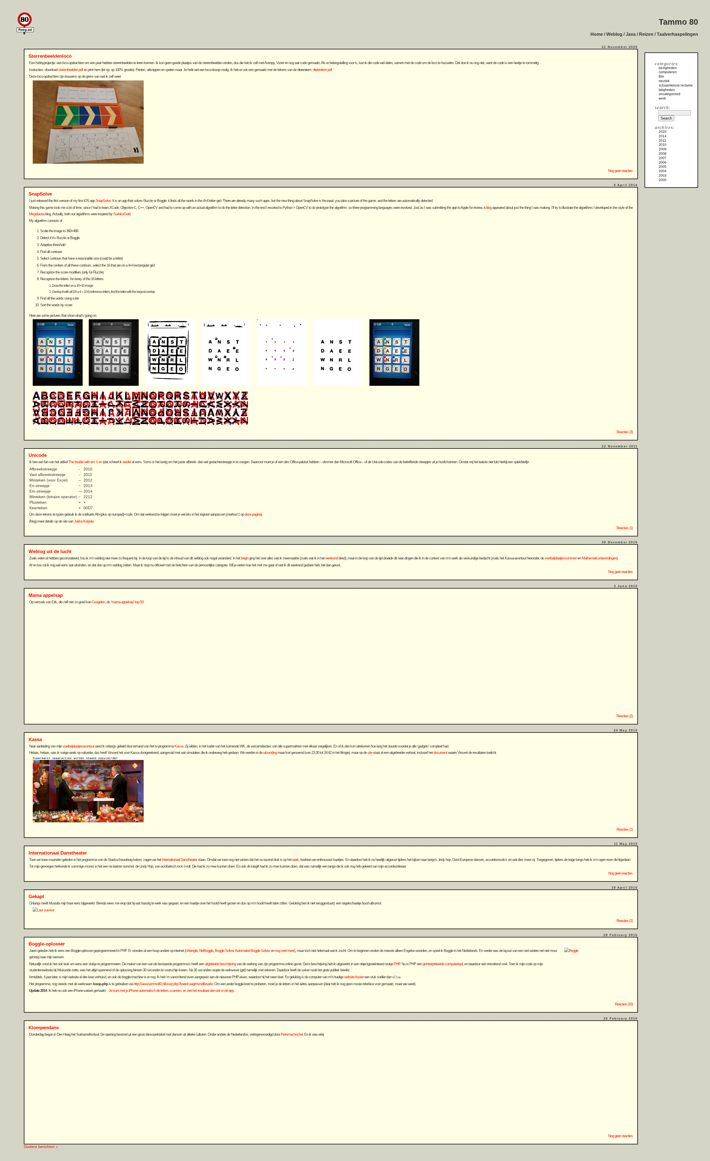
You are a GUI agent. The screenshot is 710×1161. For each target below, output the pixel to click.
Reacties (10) (624, 1004)
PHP (397, 964)
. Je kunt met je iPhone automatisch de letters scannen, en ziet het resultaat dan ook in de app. (170, 990)
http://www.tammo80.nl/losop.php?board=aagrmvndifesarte (173, 984)
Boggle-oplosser (47, 944)
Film (661, 76)
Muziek (664, 81)
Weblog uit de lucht (50, 551)
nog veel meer (284, 951)
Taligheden (667, 90)
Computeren (668, 72)
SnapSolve (40, 194)
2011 (662, 141)
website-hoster (354, 977)
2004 (662, 171)
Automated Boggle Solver (252, 951)
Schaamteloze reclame (676, 85)
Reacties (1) (625, 528)
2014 (662, 136)
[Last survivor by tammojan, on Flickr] (42, 910)
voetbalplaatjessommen (561, 558)
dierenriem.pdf (322, 70)
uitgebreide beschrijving (220, 964)
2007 (662, 158)
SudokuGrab (121, 214)
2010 (662, 145)
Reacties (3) (625, 432)
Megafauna (36, 214)
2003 (662, 176)
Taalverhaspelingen (677, 34)
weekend (331, 558)
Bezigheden (668, 68)
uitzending (270, 753)
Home (596, 34)
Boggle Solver (224, 951)
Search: (663, 107)
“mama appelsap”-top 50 (127, 602)
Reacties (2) (625, 716)
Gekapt (36, 896)
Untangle (191, 951)
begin (244, 558)
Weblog (614, 34)
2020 (662, 132)
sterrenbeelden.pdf (70, 70)
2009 (662, 149)
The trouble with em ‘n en (85, 462)
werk (295, 860)
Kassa (35, 739)
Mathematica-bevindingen (599, 558)
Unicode (38, 455)
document (440, 753)
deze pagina (253, 514)
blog (488, 208)
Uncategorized (669, 94)
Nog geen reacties (620, 171)
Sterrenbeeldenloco (50, 56)
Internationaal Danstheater (58, 853)
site (369, 753)
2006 (662, 162)
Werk (662, 98)
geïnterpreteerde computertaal (443, 964)
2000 (662, 180)
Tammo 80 (678, 21)
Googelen (98, 602)
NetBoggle (206, 951)
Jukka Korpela (83, 521)
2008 (662, 154)
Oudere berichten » (41, 1146)
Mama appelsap (46, 595)
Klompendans (44, 1027)
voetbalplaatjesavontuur (78, 746)
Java (631, 34)
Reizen (646, 34)
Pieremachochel (292, 1034)
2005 (662, 167)
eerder (127, 462)
